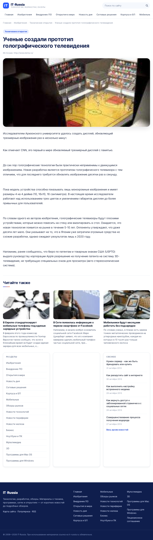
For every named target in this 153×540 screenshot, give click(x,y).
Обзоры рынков (14, 405)
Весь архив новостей (117, 429)
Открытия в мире (65, 14)
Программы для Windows (20, 460)
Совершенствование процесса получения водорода (123, 419)
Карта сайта (9, 511)
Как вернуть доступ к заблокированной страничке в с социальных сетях (123, 403)
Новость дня (85, 14)
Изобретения (24, 14)
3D (7, 448)
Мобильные (12, 399)
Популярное (23, 511)
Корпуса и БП (128, 14)
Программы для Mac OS (19, 454)
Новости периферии (17, 417)
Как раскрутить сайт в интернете (124, 375)
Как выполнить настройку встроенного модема (120, 388)
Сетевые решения (106, 14)
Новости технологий (17, 411)
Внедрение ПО (44, 14)
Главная (9, 14)
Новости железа (15, 424)
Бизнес (10, 430)
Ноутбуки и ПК (14, 436)
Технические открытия (41, 23)
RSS (34, 511)
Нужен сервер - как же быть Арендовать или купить (122, 363)
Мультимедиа (13, 442)
